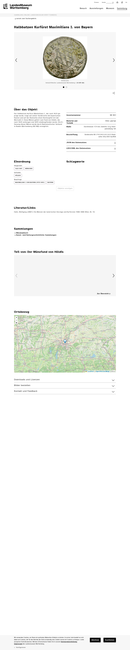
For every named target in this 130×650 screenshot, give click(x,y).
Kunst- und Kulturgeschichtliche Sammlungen (36, 235)
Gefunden (17, 172)
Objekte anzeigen (65, 188)
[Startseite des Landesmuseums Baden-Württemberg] (18, 8)
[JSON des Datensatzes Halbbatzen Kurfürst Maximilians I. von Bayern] (115, 143)
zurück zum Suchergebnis (26, 18)
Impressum (18, 644)
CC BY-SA (80, 83)
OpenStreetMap (102, 371)
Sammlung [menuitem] (122, 8)
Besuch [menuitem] (83, 8)
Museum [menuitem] (110, 8)
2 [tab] (67, 87)
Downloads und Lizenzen (27, 380)
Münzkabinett (22, 233)
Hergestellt (18, 165)
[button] (65, 341)
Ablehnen (95, 640)
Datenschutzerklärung (69, 642)
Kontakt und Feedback (25, 391)
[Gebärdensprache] (122, 2)
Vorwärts (114, 60)
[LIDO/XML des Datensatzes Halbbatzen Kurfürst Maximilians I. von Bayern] (115, 148)
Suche (104, 2)
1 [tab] (64, 87)
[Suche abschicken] (113, 3)
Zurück (16, 60)
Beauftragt (18, 179)
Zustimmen (109, 640)
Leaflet (90, 371)
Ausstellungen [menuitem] (96, 8)
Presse (96, 2)
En (126, 2)
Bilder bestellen (22, 385)
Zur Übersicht (103, 294)
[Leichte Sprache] (117, 2)
